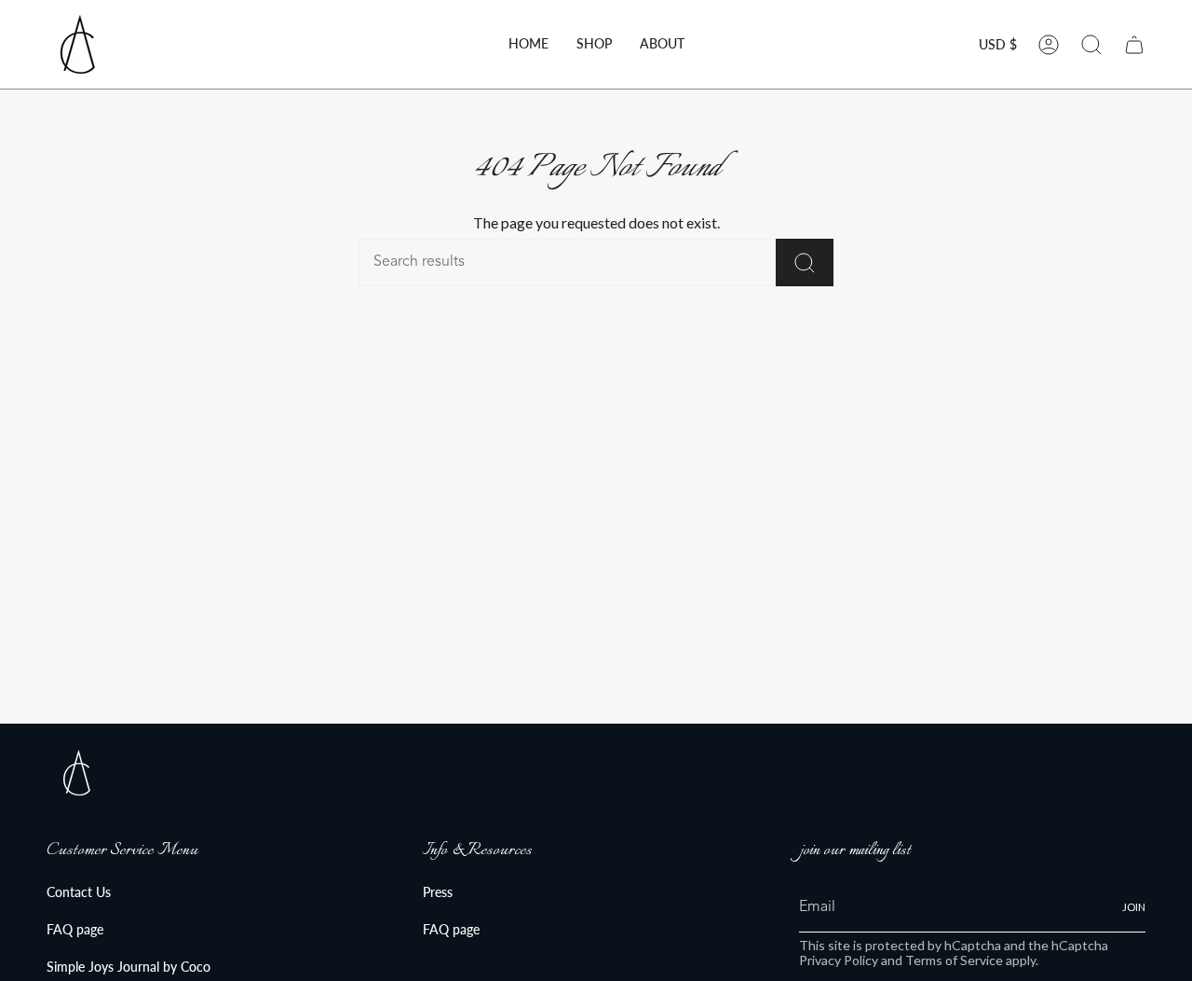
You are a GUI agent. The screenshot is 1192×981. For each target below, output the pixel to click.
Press (438, 892)
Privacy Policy (838, 960)
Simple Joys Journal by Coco (128, 966)
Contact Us (79, 892)
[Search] (804, 262)
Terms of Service (954, 960)
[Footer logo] (77, 772)
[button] (594, 44)
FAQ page (75, 929)
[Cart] (1134, 45)
